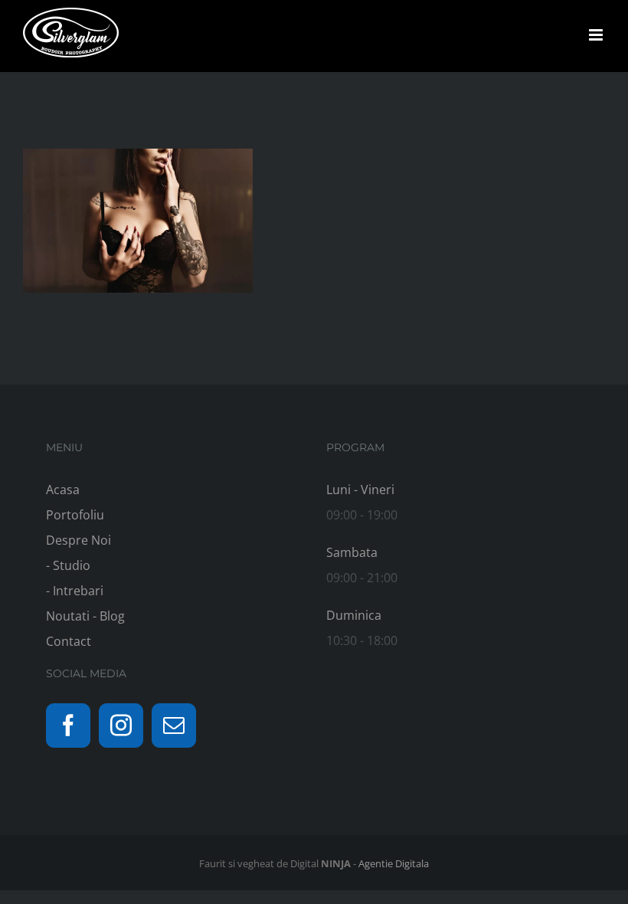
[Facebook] (68, 725)
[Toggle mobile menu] (597, 35)
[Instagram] (121, 725)
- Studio (68, 565)
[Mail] (174, 725)
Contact (68, 641)
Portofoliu (75, 514)
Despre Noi (78, 540)
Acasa (63, 489)
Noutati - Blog (85, 616)
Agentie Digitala (393, 863)
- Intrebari (74, 590)
